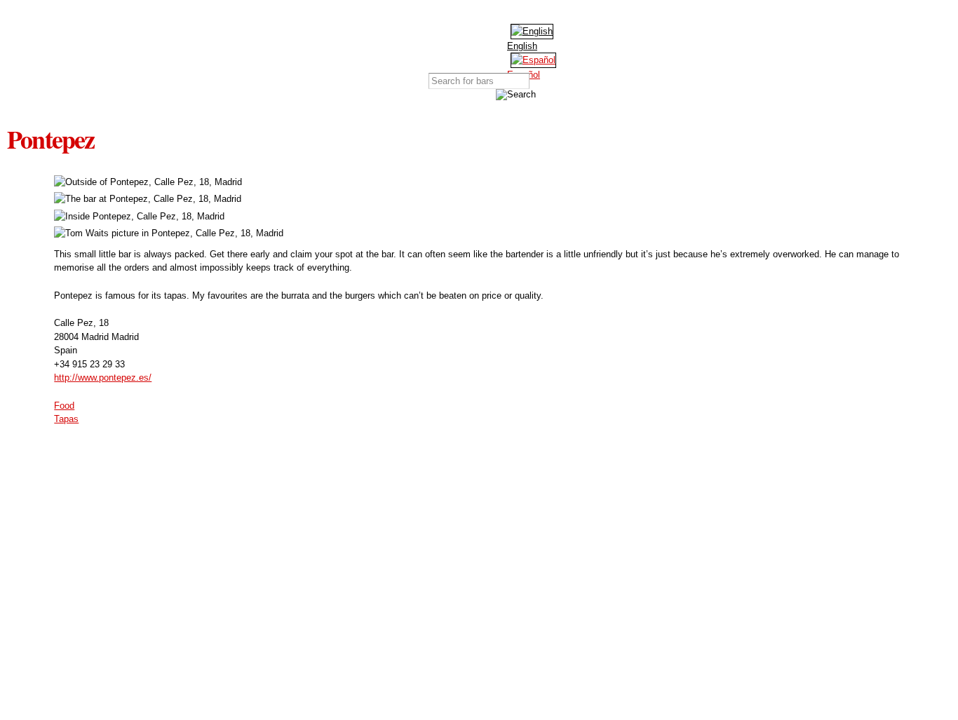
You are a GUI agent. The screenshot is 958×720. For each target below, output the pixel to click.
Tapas (66, 419)
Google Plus (517, 14)
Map (422, 43)
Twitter (496, 14)
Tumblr (538, 14)
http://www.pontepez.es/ (102, 377)
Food (64, 405)
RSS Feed (559, 14)
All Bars (386, 43)
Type (495, 43)
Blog (530, 43)
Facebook (475, 14)
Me (567, 43)
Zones (458, 43)
